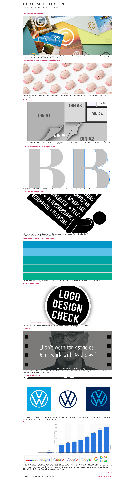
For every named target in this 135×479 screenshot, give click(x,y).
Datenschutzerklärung (104, 476)
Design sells (27, 422)
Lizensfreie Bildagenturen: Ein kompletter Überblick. (42, 60)
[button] (110, 4)
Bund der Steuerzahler (31, 283)
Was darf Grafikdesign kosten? (34, 192)
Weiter (109, 472)
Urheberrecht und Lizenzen (33, 14)
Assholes (26, 328)
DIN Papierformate (29, 100)
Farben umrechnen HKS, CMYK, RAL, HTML (38, 238)
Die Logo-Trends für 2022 (32, 375)
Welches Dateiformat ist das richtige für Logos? (40, 147)
